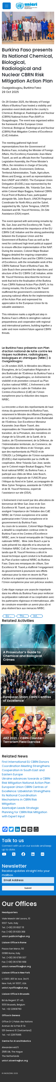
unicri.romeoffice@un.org (16, 966)
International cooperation (37, 616)
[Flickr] (42, 854)
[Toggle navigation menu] (6, 5)
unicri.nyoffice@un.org (15, 987)
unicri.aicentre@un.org (15, 1060)
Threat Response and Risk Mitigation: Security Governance (24, 616)
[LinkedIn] (33, 854)
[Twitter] (14, 854)
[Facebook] (23, 854)
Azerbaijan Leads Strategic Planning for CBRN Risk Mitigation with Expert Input (24, 812)
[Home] (26, 6)
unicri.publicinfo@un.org (16, 936)
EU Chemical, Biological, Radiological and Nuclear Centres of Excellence (10, 616)
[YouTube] (4, 854)
